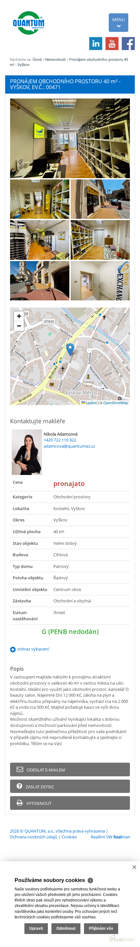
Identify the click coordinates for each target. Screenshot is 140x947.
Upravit (36, 928)
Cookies (69, 837)
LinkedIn (95, 43)
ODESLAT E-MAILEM (45, 770)
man (121, 837)
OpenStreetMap (115, 402)
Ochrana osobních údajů (33, 837)
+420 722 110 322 (60, 440)
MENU (118, 19)
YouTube (112, 43)
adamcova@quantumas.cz (69, 446)
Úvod (37, 59)
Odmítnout (66, 928)
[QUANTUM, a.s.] (29, 18)
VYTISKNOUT (38, 803)
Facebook (128, 43)
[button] (70, 349)
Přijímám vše (101, 928)
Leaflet (91, 402)
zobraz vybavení (33, 649)
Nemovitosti (55, 59)
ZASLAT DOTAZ (39, 787)
